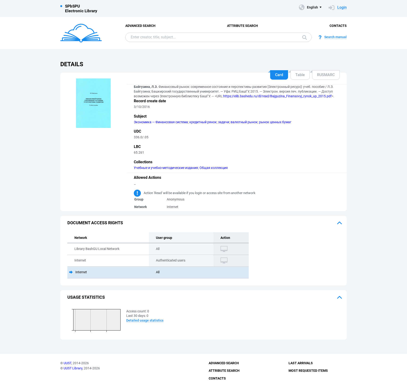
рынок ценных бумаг (275, 122)
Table (300, 75)
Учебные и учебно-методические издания (166, 168)
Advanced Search (140, 26)
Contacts (338, 26)
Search (303, 37)
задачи (223, 122)
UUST (67, 363)
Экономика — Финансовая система (161, 122)
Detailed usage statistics (144, 320)
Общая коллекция (213, 168)
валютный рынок (244, 122)
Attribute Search (242, 26)
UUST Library (73, 368)
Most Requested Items (308, 370)
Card (279, 75)
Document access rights (95, 222)
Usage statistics (86, 297)
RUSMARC (326, 75)
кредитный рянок (203, 122)
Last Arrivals (301, 363)
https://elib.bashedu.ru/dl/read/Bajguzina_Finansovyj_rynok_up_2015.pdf (277, 96)
